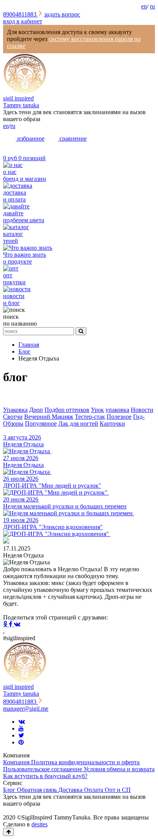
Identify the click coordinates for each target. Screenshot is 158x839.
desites (39, 824)
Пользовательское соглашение (43, 769)
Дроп (36, 409)
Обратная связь (37, 790)
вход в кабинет (22, 21)
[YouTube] (21, 728)
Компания (17, 762)
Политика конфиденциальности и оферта (85, 762)
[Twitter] (21, 735)
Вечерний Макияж (48, 416)
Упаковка (15, 409)
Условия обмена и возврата (119, 769)
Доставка (71, 790)
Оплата (94, 790)
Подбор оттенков (66, 409)
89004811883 (20, 14)
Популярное (41, 423)
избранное (30, 138)
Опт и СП (118, 790)
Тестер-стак (90, 416)
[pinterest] (21, 742)
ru (152, 6)
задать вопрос (62, 14)
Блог (10, 790)
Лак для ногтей (78, 423)
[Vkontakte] (21, 721)
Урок (97, 409)
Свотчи (13, 416)
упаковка (117, 409)
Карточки (112, 423)
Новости (142, 409)
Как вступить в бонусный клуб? (45, 776)
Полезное (119, 416)
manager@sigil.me (25, 708)
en (144, 6)
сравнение (72, 138)
